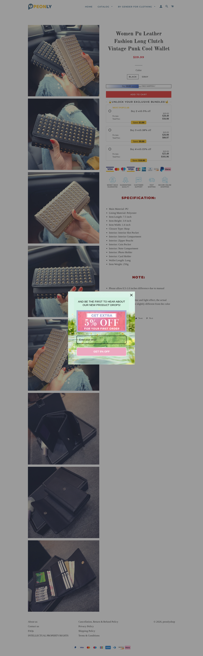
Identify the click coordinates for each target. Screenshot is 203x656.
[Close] (131, 295)
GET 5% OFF (101, 351)
